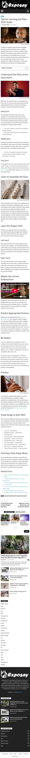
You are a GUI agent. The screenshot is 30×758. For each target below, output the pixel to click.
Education (3, 618)
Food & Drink (4, 628)
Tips (2, 657)
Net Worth (3, 645)
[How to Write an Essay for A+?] (5, 594)
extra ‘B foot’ (4, 170)
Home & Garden (4, 635)
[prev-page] (14, 527)
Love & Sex (3, 642)
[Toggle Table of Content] (26, 68)
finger (6, 495)
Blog (5, 14)
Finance (2, 625)
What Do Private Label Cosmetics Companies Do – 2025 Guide (19, 584)
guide (13, 495)
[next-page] (16, 527)
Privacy (15, 753)
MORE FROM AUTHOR (20, 512)
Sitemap (20, 753)
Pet (1, 647)
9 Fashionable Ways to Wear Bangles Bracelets (7, 504)
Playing (24, 495)
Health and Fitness (5, 633)
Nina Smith (3, 559)
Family (2, 623)
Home (2, 14)
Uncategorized (4, 662)
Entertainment (4, 620)
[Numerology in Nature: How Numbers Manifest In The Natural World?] (24, 517)
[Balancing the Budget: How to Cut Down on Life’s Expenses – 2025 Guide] (5, 570)
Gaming (2, 630)
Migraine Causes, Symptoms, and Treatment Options (23, 504)
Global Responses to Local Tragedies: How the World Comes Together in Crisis (5, 523)
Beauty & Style (4, 603)
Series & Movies (4, 650)
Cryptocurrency (4, 616)
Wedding (3, 664)
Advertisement (5, 753)
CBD (2, 613)
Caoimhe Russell (5, 24)
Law (2, 637)
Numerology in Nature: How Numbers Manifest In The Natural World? (24, 523)
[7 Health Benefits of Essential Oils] (15, 517)
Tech (2, 655)
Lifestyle (3, 640)
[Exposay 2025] (15, 4)
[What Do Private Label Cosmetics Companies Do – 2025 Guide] (5, 586)
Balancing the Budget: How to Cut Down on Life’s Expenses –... (19, 568)
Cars (2, 611)
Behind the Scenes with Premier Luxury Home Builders (18, 576)
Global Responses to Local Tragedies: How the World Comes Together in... (14, 557)
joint (17, 495)
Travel (2, 659)
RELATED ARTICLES (9, 512)
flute (10, 495)
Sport (2, 652)
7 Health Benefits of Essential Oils (15, 522)
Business (3, 608)
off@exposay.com (18, 692)
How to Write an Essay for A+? (18, 591)
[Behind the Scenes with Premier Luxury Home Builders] (5, 578)
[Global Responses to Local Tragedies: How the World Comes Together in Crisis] (5, 517)
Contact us (26, 753)
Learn (20, 495)
